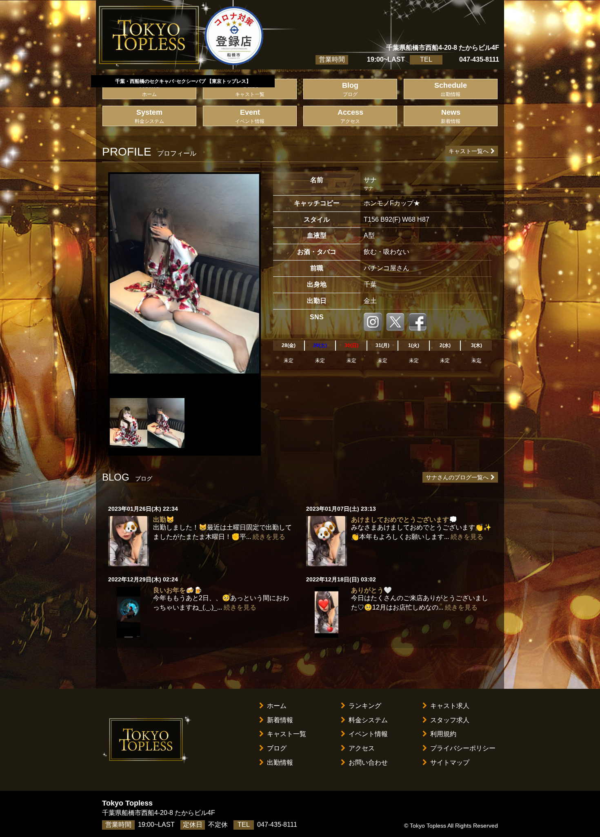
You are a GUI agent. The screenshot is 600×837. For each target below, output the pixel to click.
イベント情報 (368, 733)
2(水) (445, 345)
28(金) (289, 345)
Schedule (450, 89)
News (450, 116)
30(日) (351, 345)
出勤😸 (163, 519)
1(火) (413, 345)
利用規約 (443, 733)
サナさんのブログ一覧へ (457, 477)
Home (149, 89)
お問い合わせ (368, 762)
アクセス (362, 748)
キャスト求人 (449, 705)
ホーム (277, 705)
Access (350, 116)
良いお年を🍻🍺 (177, 590)
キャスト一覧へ (469, 151)
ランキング (365, 705)
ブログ (277, 748)
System (149, 116)
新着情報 (280, 720)
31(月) (382, 345)
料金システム (368, 720)
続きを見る (269, 536)
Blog (350, 89)
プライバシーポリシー (463, 748)
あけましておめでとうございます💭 (404, 519)
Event (249, 116)
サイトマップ (449, 762)
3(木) (476, 345)
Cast (249, 89)
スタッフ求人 (449, 720)
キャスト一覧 (286, 733)
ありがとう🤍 (371, 590)
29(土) (320, 345)
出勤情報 (280, 762)
